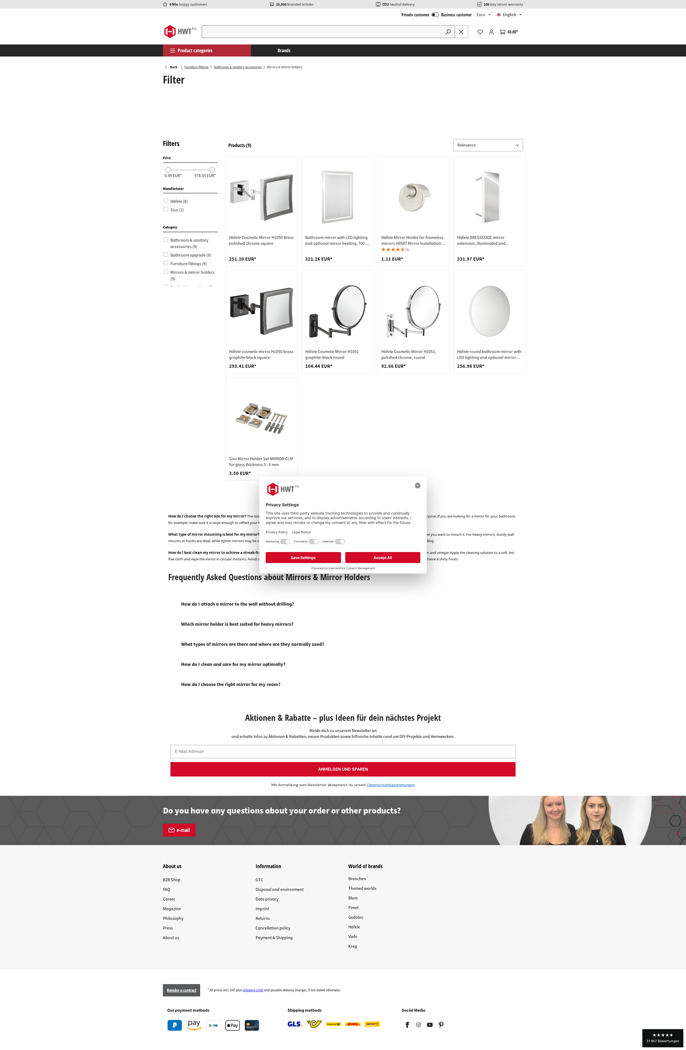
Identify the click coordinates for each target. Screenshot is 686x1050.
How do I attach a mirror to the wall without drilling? (237, 604)
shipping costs (253, 990)
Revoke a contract (181, 990)
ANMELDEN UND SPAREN (343, 769)
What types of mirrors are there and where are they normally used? (252, 644)
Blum (353, 898)
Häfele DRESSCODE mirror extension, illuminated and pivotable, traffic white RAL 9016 (486, 240)
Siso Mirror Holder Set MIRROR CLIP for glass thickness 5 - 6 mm (261, 462)
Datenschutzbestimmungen (391, 784)
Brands (284, 50)
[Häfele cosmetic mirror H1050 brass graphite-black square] (261, 311)
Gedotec (355, 917)
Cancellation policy (273, 928)
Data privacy (267, 899)
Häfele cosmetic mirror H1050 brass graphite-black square (261, 355)
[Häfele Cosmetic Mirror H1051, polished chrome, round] (413, 311)
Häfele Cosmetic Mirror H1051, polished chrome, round (408, 355)
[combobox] (322, 31)
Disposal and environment (280, 889)
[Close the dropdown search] (461, 31)
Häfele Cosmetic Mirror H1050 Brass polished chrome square (261, 240)
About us (171, 938)
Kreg (352, 946)
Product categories (195, 50)
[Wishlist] (480, 32)
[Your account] (491, 32)
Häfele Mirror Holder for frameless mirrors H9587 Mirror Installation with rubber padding (412, 240)
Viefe (352, 937)
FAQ (166, 889)
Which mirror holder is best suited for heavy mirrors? (237, 624)
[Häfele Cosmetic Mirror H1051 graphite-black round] (337, 311)
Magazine (172, 909)
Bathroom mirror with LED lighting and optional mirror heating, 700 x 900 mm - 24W (336, 240)
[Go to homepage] (180, 31)
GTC (259, 880)
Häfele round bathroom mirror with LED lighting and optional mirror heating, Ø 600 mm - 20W (489, 355)
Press (168, 928)
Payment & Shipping (274, 938)
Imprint (262, 909)
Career (169, 899)
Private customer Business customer (436, 15)
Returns (263, 918)
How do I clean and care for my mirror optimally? (233, 664)
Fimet (353, 908)
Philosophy (173, 918)
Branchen (357, 879)
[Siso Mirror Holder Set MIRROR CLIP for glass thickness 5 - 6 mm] (261, 418)
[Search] (448, 31)
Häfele (354, 927)
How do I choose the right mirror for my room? (230, 684)
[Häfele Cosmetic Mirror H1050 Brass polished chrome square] (261, 197)
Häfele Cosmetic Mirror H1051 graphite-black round (332, 355)
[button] (488, 145)
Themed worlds (362, 888)
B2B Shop (171, 880)
